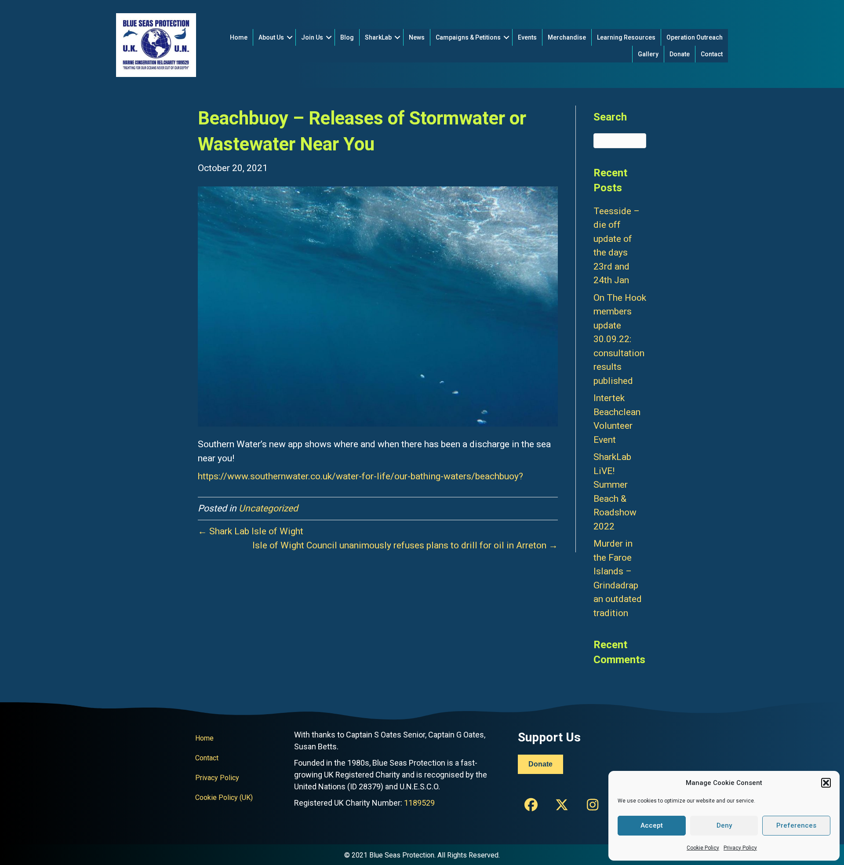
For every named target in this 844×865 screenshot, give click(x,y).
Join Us (312, 37)
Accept (651, 825)
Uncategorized (268, 508)
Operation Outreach (694, 37)
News (417, 37)
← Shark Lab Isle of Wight (250, 531)
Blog (347, 37)
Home (238, 37)
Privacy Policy (740, 848)
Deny (724, 825)
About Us (271, 37)
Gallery (648, 54)
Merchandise (567, 37)
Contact (712, 54)
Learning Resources (626, 37)
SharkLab (378, 37)
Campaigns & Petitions (468, 37)
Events (527, 37)
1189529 (419, 802)
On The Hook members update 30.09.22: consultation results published (619, 339)
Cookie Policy (703, 848)
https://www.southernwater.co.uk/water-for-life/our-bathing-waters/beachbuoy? (360, 476)
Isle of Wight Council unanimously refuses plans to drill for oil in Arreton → (405, 545)
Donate (679, 54)
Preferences (796, 825)
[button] (826, 782)
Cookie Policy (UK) (224, 797)
